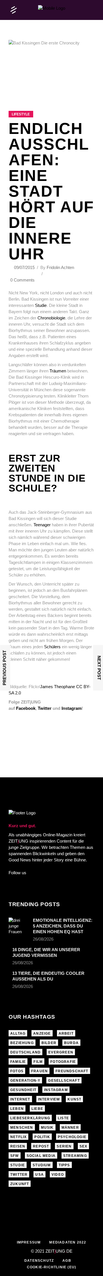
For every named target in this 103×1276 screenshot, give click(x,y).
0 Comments (22, 280)
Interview (49, 1099)
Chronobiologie (51, 317)
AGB (66, 1261)
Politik (42, 1137)
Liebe (37, 1109)
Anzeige (42, 1034)
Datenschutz (39, 1261)
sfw (14, 1156)
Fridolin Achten (60, 267)
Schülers (52, 646)
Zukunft (19, 1184)
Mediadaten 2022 (67, 1242)
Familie (18, 1062)
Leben (17, 1109)
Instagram (56, 1090)
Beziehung (22, 1043)
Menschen (21, 1128)
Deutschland (25, 1052)
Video (58, 1175)
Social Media (41, 1156)
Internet (20, 1099)
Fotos (16, 1071)
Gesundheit (23, 1090)
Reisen (17, 1146)
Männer (70, 1128)
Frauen (39, 1071)
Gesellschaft (64, 1081)
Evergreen (60, 1052)
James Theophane (57, 686)
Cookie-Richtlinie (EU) (51, 1267)
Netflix (18, 1137)
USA (39, 1175)
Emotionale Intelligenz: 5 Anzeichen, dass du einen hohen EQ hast (62, 926)
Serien (64, 1146)
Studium (42, 1165)
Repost (41, 1146)
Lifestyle (21, 114)
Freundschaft (72, 1071)
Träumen (57, 370)
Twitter (18, 1175)
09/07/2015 (25, 267)
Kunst (74, 1099)
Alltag (17, 1034)
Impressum (29, 1242)
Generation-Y (25, 1081)
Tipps (64, 1165)
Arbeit (66, 1034)
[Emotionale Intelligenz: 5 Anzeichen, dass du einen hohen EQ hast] (19, 926)
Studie (41, 305)
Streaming (75, 1156)
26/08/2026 (43, 939)
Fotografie (63, 1062)
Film (38, 1062)
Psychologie (72, 1137)
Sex (84, 1146)
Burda (71, 1043)
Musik (47, 1128)
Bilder (48, 1043)
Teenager (42, 524)
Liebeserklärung (30, 1118)
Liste (63, 1118)
